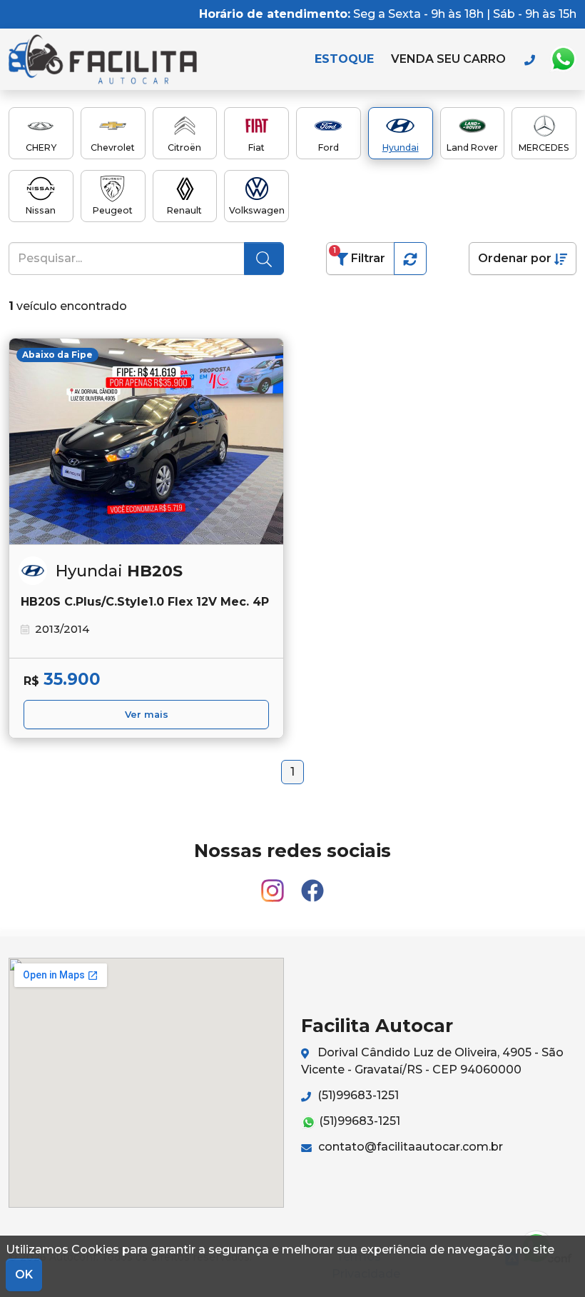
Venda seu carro (448, 59)
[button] (410, 258)
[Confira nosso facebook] (312, 884)
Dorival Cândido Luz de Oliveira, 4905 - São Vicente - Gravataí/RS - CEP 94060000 (432, 1061)
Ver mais (146, 714)
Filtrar (359, 255)
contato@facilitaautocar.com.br (409, 1146)
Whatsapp (562, 59)
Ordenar (514, 258)
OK (24, 1274)
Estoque (344, 59)
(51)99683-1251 (357, 1095)
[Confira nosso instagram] (274, 884)
